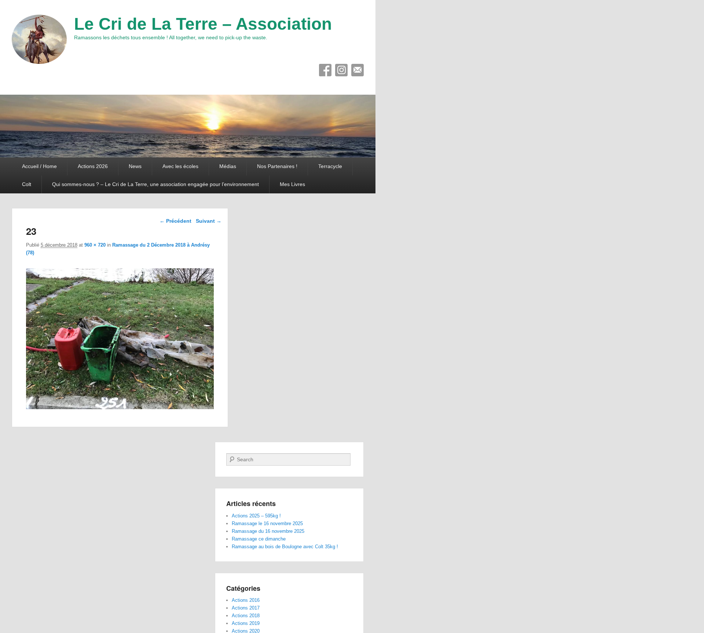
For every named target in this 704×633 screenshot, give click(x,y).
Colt (26, 184)
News (135, 166)
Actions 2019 (246, 623)
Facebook (325, 70)
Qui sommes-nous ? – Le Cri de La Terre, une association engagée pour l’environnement (155, 184)
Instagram (341, 70)
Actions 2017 (246, 608)
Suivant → (208, 221)
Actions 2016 (246, 600)
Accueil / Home (39, 166)
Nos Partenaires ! (277, 166)
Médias (227, 166)
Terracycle (330, 166)
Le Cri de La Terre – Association (203, 23)
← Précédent (175, 221)
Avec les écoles (180, 166)
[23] (120, 407)
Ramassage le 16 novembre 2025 (267, 523)
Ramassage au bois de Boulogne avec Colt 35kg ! (285, 546)
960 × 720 (95, 245)
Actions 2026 (93, 166)
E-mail (357, 70)
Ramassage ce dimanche (259, 539)
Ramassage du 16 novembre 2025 (268, 531)
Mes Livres (292, 184)
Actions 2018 (246, 615)
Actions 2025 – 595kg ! (256, 516)
